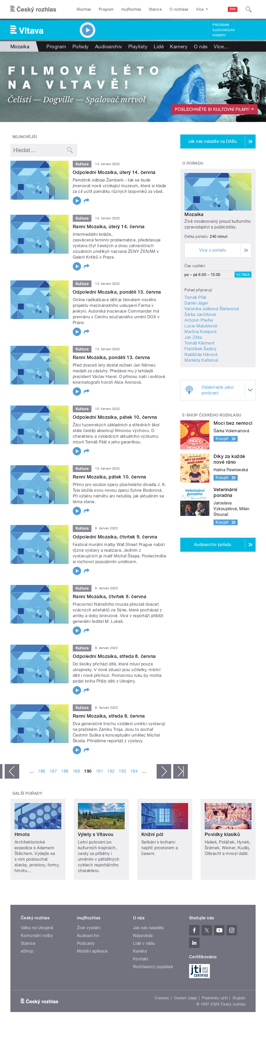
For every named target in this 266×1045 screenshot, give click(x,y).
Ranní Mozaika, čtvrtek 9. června (109, 596)
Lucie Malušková (200, 325)
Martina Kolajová (200, 331)
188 (64, 771)
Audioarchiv (223, 30)
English (239, 998)
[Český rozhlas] (33, 9)
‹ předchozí (12, 771)
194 (134, 771)
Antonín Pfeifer (198, 320)
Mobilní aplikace (92, 951)
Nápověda (143, 935)
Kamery (219, 35)
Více (221, 46)
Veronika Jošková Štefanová (211, 308)
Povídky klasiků (222, 834)
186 (41, 771)
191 (99, 771)
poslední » (180, 771)
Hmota (22, 834)
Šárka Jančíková (200, 314)
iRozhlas (84, 9)
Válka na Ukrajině (37, 927)
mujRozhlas (131, 9)
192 (111, 771)
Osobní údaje (185, 998)
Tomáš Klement (199, 343)
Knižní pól (152, 834)
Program (106, 9)
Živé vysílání (88, 927)
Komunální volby (37, 935)
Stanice (155, 9)
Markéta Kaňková (201, 360)
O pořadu (193, 163)
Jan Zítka (193, 337)
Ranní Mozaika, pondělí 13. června (111, 357)
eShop (27, 951)
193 (122, 771)
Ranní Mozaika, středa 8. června (109, 716)
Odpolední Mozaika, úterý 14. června (114, 172)
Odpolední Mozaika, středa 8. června (114, 656)
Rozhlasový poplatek (153, 966)
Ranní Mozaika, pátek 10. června (109, 477)
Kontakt (140, 958)
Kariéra (140, 951)
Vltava (243, 275)
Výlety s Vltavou (96, 834)
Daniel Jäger (196, 303)
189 (76, 771)
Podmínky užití (215, 998)
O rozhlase (179, 9)
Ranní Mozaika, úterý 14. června (109, 226)
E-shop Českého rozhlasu (212, 415)
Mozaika (193, 214)
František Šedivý (200, 348)
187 (53, 771)
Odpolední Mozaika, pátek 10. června (115, 417)
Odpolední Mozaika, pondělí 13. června (117, 292)
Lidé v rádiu (144, 943)
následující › (164, 771)
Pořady (80, 46)
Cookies (162, 998)
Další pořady (27, 793)
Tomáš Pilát (195, 297)
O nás (201, 46)
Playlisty (138, 46)
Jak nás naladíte (148, 927)
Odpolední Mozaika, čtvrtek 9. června (115, 537)
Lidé (159, 46)
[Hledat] (249, 9)
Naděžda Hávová (200, 354)
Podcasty (86, 943)
